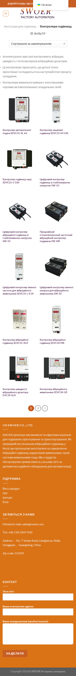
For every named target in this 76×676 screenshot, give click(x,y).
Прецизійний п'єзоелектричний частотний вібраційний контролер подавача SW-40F (56, 236)
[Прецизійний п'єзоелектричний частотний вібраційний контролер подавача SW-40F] (56, 211)
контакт (7, 497)
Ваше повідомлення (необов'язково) (25, 621)
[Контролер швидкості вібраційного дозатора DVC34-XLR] (19, 368)
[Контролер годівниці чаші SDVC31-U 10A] (19, 159)
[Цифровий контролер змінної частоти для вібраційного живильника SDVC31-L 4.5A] (19, 267)
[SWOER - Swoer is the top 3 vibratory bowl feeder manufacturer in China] (38, 14)
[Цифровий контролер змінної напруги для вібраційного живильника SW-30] (56, 267)
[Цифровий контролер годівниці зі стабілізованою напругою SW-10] (56, 159)
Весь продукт (11, 488)
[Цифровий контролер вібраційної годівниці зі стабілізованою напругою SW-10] (19, 211)
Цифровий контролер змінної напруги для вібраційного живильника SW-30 (56, 290)
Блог (6, 502)
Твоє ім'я (8, 591)
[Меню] (6, 13)
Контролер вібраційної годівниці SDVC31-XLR (15, 341)
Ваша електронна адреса (18, 606)
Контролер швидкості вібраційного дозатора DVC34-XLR (15, 392)
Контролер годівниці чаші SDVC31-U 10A (17, 181)
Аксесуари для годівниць (20, 26)
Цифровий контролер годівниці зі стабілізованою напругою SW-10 (55, 182)
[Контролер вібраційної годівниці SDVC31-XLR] (19, 319)
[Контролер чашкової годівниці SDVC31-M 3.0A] (56, 109)
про (5, 493)
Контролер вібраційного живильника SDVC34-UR (53, 391)
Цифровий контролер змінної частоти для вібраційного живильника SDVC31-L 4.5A (19, 290)
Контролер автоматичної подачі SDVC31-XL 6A (17, 132)
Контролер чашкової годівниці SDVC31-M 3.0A (54, 132)
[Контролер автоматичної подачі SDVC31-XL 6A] (19, 109)
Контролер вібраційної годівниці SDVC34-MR (53, 341)
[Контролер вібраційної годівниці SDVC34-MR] (56, 319)
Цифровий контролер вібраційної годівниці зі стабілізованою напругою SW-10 (17, 236)
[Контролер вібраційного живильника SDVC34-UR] (56, 368)
